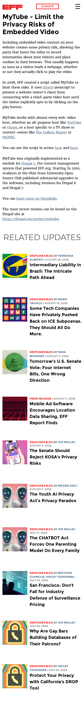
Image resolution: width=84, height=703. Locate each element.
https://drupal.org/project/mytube (30, 219)
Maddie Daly (67, 485)
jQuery (48, 87)
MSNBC (8, 137)
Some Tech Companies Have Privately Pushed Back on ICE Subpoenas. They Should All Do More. (56, 321)
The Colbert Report (51, 132)
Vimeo (12, 127)
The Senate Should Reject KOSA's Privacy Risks (53, 457)
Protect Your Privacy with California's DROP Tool (54, 682)
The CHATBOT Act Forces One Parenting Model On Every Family (55, 544)
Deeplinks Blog (41, 255)
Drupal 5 (28, 163)
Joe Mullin (66, 442)
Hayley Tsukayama (60, 576)
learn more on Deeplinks (36, 198)
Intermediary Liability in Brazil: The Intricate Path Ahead (55, 271)
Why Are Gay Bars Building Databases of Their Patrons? (53, 637)
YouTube (74, 122)
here (58, 148)
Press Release (40, 398)
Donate (47, 6)
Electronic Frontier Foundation (13, 7)
